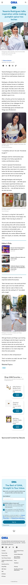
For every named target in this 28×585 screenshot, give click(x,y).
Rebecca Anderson (7, 60)
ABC (3, 571)
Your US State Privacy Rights (19, 551)
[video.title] (14, 36)
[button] (2, 2)
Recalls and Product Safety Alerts (18, 569)
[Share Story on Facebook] (3, 66)
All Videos (4, 573)
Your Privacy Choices (6, 558)
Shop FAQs (4, 566)
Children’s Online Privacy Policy (6, 561)
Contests (3, 550)
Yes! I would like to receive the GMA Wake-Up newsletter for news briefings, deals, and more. (14, 511)
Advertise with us (5, 564)
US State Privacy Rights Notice (18, 518)
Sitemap (16, 566)
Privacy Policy (6, 518)
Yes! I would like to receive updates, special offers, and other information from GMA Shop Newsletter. (14, 506)
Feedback (16, 562)
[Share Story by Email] (12, 66)
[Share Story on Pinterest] (9, 66)
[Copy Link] (16, 66)
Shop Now (17, 395)
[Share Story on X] (6, 66)
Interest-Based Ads (18, 554)
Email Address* (6, 496)
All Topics (4, 576)
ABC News (4, 569)
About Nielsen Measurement (17, 557)
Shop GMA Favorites (12, 377)
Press (15, 560)
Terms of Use (4, 553)
